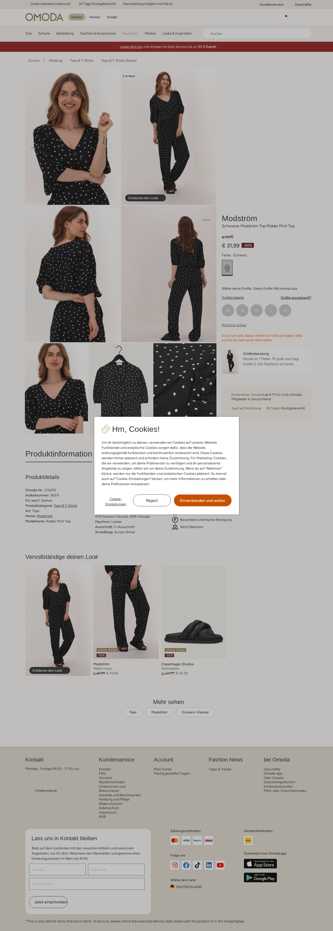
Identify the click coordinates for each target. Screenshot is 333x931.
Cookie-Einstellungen (115, 501)
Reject (152, 500)
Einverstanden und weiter (202, 500)
